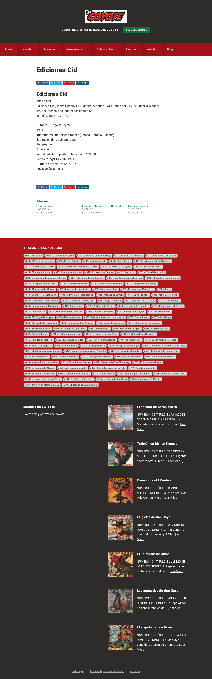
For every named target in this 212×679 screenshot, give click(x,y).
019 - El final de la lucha (152, 272)
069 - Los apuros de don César (101, 334)
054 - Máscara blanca (69, 317)
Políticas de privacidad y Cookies (107, 671)
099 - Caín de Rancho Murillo (74, 373)
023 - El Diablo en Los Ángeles (163, 278)
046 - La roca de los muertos (133, 306)
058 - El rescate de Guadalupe (41, 323)
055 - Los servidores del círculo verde (105, 317)
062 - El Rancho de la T (38, 328)
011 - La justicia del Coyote (40, 267)
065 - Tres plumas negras (127, 328)
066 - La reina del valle (157, 328)
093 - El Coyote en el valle (148, 362)
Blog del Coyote (136, 30)
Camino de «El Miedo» (154, 480)
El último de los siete (153, 554)
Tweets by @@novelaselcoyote (44, 414)
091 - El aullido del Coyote (76, 362)
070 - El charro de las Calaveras (139, 334)
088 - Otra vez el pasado (129, 356)
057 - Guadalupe (162, 317)
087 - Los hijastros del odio (97, 356)
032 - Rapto (164, 289)
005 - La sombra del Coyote (162, 255)
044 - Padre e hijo (73, 306)
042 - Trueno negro (169, 300)
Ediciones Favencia (138, 206)
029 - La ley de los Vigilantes (74, 289)
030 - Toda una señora (106, 289)
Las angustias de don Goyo (158, 591)
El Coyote (106, 16)
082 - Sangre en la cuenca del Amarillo (86, 351)
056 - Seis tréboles (139, 317)
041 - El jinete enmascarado (140, 300)
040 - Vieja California (110, 300)
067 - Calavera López (37, 334)
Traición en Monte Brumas (157, 444)
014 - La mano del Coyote (149, 267)
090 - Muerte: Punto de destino (42, 362)
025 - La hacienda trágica (74, 283)
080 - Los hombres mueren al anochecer (164, 345)
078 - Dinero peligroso (93, 345)
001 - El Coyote (34, 255)
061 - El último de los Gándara (144, 323)
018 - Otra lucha (126, 272)
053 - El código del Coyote (39, 317)
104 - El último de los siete (79, 379)
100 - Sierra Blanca (104, 373)
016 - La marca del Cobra (68, 272)
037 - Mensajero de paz (165, 295)
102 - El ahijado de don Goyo (170, 373)
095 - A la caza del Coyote (73, 368)
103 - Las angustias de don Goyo (43, 379)
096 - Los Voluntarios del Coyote (108, 368)
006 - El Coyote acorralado (39, 261)
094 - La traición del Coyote (40, 368)
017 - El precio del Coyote (100, 272)
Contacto (135, 671)
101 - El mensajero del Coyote (134, 373)
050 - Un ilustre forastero (100, 311)
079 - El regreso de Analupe (124, 345)
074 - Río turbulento (131, 340)
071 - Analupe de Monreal (39, 340)
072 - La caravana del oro (70, 340)
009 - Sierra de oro (120, 261)
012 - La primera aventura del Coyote (78, 267)
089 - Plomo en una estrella (161, 356)
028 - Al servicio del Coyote (40, 289)
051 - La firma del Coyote (131, 311)
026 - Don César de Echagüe (107, 283)
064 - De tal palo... (100, 328)
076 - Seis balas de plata (38, 345)
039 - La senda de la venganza (78, 300)
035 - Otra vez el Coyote (111, 295)
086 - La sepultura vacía (65, 356)
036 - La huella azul (138, 295)
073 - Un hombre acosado (102, 340)
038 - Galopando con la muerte (42, 300)
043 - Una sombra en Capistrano (42, 306)
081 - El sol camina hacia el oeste (43, 351)
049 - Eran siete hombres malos (66, 311)
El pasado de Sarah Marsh (157, 407)
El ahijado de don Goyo (154, 627)
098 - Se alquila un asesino (40, 373)
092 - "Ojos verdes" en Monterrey (112, 362)
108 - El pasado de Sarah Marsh (80, 385)
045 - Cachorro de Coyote (101, 306)
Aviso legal (78, 671)
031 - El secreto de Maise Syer (138, 289)
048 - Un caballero (35, 311)
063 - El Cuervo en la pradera (70, 328)
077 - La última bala (67, 345)
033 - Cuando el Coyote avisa (41, 295)
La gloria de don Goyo (153, 517)
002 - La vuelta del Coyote (60, 255)
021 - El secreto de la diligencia (87, 278)
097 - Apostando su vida (142, 368)
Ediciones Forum (45, 206)
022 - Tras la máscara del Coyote (125, 278)
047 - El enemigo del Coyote (168, 306)
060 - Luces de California (111, 323)
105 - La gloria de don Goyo (112, 379)
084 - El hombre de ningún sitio (162, 351)
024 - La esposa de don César (41, 283)
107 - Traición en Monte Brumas (42, 385)
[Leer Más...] (175, 461)
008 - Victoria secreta (95, 261)
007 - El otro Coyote (69, 261)
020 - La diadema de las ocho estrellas (46, 278)
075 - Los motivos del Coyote (161, 340)
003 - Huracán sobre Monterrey (94, 255)
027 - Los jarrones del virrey (141, 283)
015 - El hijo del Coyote (38, 272)
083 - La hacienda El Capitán (125, 351)
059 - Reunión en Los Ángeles (77, 323)
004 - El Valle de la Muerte (129, 255)
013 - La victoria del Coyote (116, 267)
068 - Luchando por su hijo (67, 334)
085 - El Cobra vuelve (37, 356)
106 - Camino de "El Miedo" (146, 379)
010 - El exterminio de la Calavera (153, 261)
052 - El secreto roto (160, 311)
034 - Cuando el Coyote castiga (77, 295)
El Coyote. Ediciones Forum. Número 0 (102, 206)
